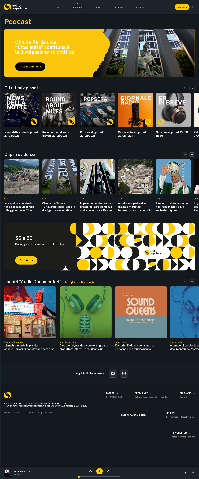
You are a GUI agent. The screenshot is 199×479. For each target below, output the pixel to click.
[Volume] (186, 473)
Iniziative (118, 7)
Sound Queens (122, 342)
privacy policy (12, 413)
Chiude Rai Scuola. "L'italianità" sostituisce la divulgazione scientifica (58, 207)
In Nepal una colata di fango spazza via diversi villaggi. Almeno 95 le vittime (19, 207)
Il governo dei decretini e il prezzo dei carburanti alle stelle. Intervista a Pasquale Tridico (97, 207)
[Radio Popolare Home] (15, 7)
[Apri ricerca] (193, 7)
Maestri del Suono (69, 342)
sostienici (182, 7)
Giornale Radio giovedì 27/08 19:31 (132, 134)
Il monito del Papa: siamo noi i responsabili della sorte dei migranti (172, 207)
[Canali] (193, 473)
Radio (57, 7)
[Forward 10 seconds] (108, 471)
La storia (140, 7)
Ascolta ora (26, 260)
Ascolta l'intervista (30, 66)
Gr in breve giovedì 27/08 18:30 (172, 134)
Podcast (77, 7)
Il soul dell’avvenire (13, 342)
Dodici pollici (176, 342)
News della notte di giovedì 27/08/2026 (21, 134)
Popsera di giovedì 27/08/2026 (91, 134)
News (97, 7)
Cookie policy (32, 413)
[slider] (79, 477)
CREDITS (48, 413)
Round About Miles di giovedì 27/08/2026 (55, 134)
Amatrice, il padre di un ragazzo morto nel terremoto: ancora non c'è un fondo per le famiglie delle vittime (134, 207)
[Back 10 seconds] (90, 471)
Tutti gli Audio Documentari (80, 282)
